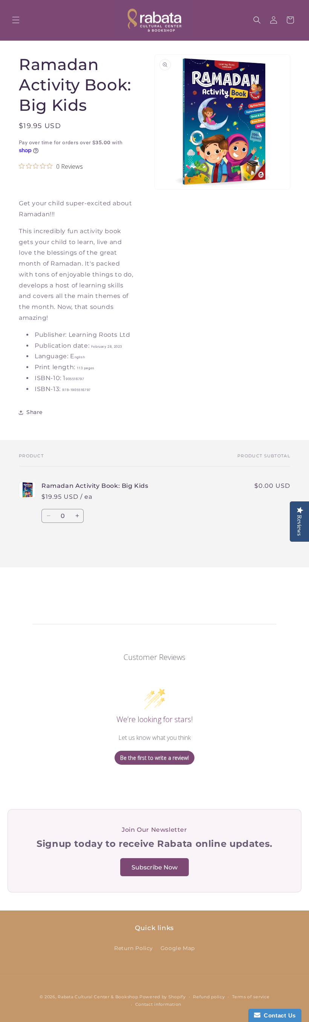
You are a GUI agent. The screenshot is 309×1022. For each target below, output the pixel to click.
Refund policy (209, 996)
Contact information (158, 1004)
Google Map (178, 948)
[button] (16, 20)
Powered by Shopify (162, 996)
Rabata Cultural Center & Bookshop (98, 996)
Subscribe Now (154, 867)
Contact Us (278, 1015)
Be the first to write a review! (154, 757)
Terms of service (250, 996)
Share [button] (34, 412)
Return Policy (133, 948)
